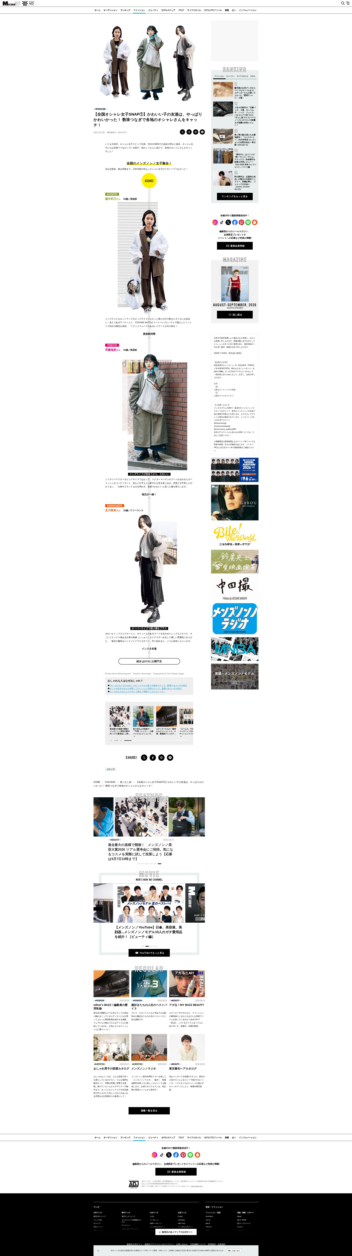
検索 (342, 3)
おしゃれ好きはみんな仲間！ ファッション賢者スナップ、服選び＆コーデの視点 (146, 688)
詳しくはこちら (234, 1251)
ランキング (125, 10)
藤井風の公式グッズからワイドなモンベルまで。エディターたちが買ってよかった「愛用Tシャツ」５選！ (245, 93)
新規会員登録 (237, 246)
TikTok (222, 222)
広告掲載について (198, 1244)
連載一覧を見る (149, 1110)
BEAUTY (177, 839)
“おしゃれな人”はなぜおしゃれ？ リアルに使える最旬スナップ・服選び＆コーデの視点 (148, 685)
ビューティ (153, 10)
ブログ (181, 10)
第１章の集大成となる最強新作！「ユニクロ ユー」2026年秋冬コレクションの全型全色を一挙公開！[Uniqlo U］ (245, 140)
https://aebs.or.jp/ (196, 1186)
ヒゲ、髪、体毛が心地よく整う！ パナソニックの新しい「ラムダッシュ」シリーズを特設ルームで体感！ (202, 849)
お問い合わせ (182, 1244)
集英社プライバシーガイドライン (159, 1244)
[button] (121, 740)
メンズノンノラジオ (143, 1068)
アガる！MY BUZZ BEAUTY (186, 1004)
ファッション (139, 10)
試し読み (237, 315)
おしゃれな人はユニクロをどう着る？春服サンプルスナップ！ (137, 691)
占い (234, 10)
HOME (97, 782)
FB (189, 132)
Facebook (235, 222)
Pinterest (241, 222)
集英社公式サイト (134, 1244)
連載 (227, 10)
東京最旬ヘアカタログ (183, 1068)
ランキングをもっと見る (235, 196)
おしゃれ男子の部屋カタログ (111, 1068)
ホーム (97, 10)
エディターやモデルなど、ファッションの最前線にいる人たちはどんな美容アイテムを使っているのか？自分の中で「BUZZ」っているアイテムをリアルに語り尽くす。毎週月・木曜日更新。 (186, 1019)
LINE (202, 132)
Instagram (215, 222)
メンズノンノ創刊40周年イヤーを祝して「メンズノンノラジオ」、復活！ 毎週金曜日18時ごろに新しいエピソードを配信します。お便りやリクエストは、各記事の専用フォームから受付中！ (148, 1083)
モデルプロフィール (213, 10)
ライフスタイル (194, 10)
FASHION (101, 109)
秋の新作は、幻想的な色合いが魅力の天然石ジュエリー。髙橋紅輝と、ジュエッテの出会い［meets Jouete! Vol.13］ (148, 849)
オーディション (110, 10)
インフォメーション (248, 10)
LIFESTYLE (100, 1064)
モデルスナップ (168, 10)
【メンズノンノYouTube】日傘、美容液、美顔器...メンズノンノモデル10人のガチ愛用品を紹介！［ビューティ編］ (148, 931)
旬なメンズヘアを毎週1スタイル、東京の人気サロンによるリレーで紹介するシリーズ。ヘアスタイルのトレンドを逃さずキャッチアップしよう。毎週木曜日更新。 (187, 1083)
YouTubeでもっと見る (152, 953)
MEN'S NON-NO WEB (10, 3)
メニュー (348, 3)
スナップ (110, 769)
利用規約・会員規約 (216, 1244)
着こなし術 (125, 782)
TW (182, 132)
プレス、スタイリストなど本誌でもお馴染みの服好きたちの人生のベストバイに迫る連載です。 (148, 1016)
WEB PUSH (255, 222)
